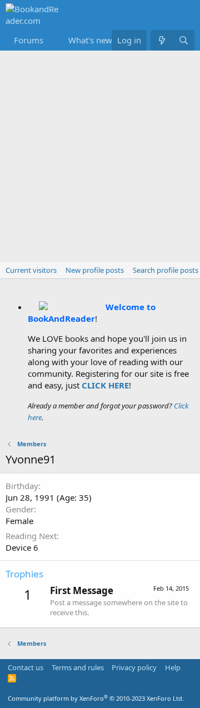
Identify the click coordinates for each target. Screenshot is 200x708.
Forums (28, 40)
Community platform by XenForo (96, 698)
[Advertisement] (100, 156)
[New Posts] (161, 40)
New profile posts (95, 270)
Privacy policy (134, 667)
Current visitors (31, 270)
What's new (90, 40)
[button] (52, 40)
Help (173, 667)
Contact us (25, 667)
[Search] (183, 40)
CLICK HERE (105, 385)
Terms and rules (78, 667)
